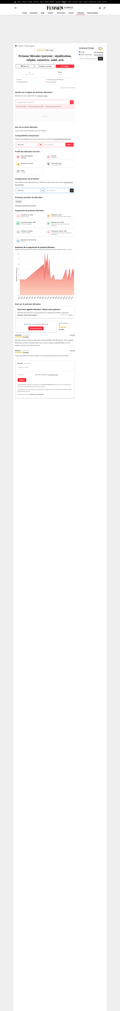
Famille (64, 2)
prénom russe (42, 96)
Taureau (23, 157)
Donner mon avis (36, 328)
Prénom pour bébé (21, 106)
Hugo (99, 2)
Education (61, 13)
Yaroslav (18, 201)
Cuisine (30, 2)
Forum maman (92, 13)
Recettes (36, 2)
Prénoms (80, 13)
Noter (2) (26, 66)
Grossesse (33, 13)
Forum (104, 2)
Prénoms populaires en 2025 (35, 106)
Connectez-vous (53, 375)
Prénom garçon (30, 46)
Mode (19, 2)
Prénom (20, 46)
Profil (19, 79)
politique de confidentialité (37, 394)
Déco (41, 2)
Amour (52, 2)
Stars (80, 2)
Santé (69, 2)
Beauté (24, 2)
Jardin (47, 2)
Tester (69, 145)
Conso (24, 13)
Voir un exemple (98, 52)
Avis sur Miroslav (51, 82)
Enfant (50, 13)
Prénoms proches (23, 82)
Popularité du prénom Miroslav (55, 79)
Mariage (58, 2)
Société (75, 2)
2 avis (51, 50)
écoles (71, 13)
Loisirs (85, 2)
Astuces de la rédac (86, 54)
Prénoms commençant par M (53, 106)
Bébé (42, 13)
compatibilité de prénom (62, 139)
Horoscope (92, 2)
